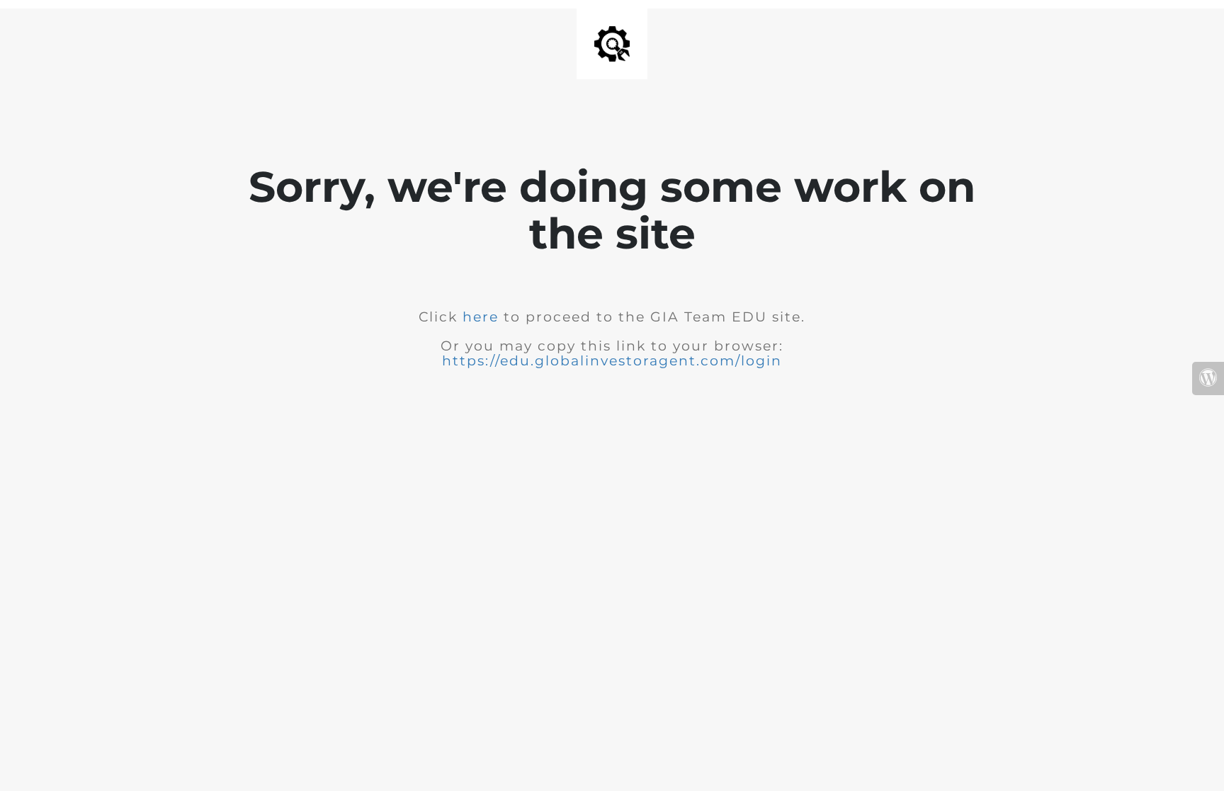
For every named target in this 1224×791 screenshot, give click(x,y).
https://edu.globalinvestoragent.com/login (612, 361)
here (483, 317)
